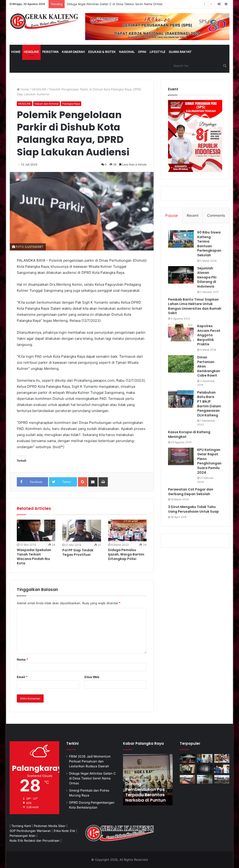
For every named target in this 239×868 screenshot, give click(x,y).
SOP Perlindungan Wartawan (30, 831)
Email (22, 677)
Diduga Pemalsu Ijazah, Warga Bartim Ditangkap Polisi (126, 554)
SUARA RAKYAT (180, 52)
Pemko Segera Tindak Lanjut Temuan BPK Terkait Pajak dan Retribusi (147, 792)
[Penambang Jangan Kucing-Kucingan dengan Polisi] (222, 779)
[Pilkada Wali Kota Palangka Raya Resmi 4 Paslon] (187, 779)
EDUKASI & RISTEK (102, 52)
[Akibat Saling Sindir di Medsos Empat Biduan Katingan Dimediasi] (222, 758)
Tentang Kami (21, 826)
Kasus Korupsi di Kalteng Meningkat (189, 434)
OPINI (142, 52)
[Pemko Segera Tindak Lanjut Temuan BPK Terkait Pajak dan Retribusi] (148, 779)
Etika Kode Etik (64, 831)
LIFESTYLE (157, 52)
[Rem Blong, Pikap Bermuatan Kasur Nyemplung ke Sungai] (204, 779)
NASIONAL (127, 52)
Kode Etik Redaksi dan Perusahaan (35, 840)
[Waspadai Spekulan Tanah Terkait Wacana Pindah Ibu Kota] (36, 530)
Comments (216, 215)
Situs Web (91, 677)
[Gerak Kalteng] (44, 21)
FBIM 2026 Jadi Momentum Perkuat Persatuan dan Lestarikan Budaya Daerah (90, 761)
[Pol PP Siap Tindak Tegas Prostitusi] (81, 530)
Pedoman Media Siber (50, 826)
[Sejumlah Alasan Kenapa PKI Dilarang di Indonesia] (181, 275)
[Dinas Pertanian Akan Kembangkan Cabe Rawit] (181, 364)
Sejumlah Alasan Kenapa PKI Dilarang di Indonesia (206, 277)
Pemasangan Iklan (22, 835)
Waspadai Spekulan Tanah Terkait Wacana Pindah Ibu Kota (34, 557)
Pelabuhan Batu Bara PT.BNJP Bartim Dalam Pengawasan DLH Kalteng (209, 404)
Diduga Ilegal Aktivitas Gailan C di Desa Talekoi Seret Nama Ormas (92, 778)
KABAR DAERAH (73, 52)
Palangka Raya (71, 103)
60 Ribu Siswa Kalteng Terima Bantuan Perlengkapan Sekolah (209, 243)
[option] (148, 779)
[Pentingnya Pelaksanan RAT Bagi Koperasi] (222, 769)
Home (24, 89)
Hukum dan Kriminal (47, 103)
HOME (16, 52)
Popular (171, 215)
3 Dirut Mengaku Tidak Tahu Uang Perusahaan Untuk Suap (193, 509)
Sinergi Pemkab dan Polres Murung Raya (96, 4)
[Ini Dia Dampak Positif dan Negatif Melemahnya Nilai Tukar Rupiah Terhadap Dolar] (187, 769)
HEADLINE (31, 52)
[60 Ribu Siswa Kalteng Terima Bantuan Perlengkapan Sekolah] (181, 239)
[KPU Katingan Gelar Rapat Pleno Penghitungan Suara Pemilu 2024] (181, 456)
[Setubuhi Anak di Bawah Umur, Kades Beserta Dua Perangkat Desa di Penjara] (204, 758)
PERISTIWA (50, 52)
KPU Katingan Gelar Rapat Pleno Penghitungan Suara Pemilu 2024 (209, 461)
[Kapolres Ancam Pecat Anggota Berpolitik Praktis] (181, 332)
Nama (22, 659)
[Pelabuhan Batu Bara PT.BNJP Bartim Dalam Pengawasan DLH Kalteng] (181, 399)
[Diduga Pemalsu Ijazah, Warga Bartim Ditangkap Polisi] (127, 530)
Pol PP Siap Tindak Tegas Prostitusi (77, 552)
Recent (192, 215)
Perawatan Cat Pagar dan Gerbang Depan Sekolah (190, 491)
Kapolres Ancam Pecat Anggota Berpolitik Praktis (208, 335)
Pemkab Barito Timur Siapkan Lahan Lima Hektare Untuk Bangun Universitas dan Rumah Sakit (194, 306)
